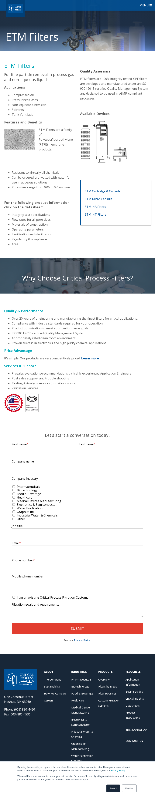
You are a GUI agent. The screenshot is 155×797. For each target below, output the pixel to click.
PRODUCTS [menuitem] (105, 672)
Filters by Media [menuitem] (108, 686)
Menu (145, 5)
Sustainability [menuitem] (52, 686)
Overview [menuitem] (104, 679)
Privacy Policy (118, 770)
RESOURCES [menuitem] (133, 672)
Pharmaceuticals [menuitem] (81, 679)
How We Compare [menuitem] (55, 693)
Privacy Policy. (82, 640)
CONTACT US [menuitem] (134, 741)
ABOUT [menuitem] (48, 672)
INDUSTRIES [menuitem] (79, 672)
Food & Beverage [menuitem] (82, 693)
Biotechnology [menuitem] (80, 686)
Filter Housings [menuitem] (107, 693)
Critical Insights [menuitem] (135, 698)
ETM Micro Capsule (98, 199)
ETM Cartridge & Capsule (102, 191)
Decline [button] (129, 788)
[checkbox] (77, 503)
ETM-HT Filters (95, 214)
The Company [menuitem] (52, 679)
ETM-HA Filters (95, 207)
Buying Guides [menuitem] (134, 691)
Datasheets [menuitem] (133, 705)
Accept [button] (113, 788)
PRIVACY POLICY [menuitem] (136, 730)
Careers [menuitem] (48, 700)
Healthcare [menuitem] (77, 700)
